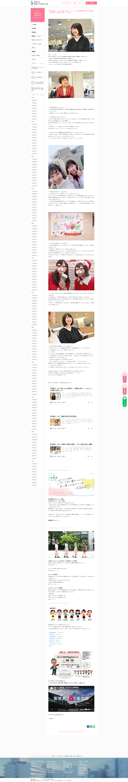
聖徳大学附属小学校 (51, 772)
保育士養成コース (52, 634)
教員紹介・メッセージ (36, 36)
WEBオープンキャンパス (37, 39)
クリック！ (58, 584)
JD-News (33, 47)
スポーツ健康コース (53, 644)
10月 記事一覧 (34, 129)
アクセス (33, 59)
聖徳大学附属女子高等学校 (52, 764)
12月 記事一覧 (34, 124)
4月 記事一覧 (34, 111)
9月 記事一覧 (34, 132)
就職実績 (33, 51)
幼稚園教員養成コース (53, 632)
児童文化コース (52, 642)
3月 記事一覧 (34, 113)
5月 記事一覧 (34, 108)
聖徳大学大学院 (34, 763)
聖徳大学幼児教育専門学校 (36, 775)
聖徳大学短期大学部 (35, 766)
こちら (84, 562)
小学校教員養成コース (53, 636)
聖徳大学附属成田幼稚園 (67, 766)
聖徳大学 (33, 764)
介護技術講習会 (82, 775)
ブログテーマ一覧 (35, 55)
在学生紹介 (34, 28)
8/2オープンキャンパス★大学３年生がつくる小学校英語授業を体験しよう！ (37, 83)
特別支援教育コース (53, 638)
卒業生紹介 (34, 32)
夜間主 (50, 645)
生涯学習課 (81, 763)
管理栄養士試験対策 (83, 773)
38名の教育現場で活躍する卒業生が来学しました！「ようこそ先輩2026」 (37, 89)
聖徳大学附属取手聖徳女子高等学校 (53, 767)
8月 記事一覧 (34, 100)
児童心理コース (52, 640)
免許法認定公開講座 (83, 768)
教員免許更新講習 (82, 767)
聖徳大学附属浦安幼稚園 (67, 767)
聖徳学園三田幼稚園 (67, 769)
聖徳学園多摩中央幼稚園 (67, 772)
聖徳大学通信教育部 (35, 770)
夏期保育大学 (81, 771)
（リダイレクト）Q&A (36, 43)
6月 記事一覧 (34, 105)
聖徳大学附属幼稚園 (67, 763)
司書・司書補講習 (82, 770)
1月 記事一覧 (34, 119)
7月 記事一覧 (34, 137)
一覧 (42, 63)
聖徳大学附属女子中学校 (51, 763)
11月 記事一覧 (34, 127)
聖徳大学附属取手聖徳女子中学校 (53, 766)
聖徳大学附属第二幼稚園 (67, 764)
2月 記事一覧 (34, 116)
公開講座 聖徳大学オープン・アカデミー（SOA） (84, 765)
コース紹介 (34, 24)
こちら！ (58, 520)
